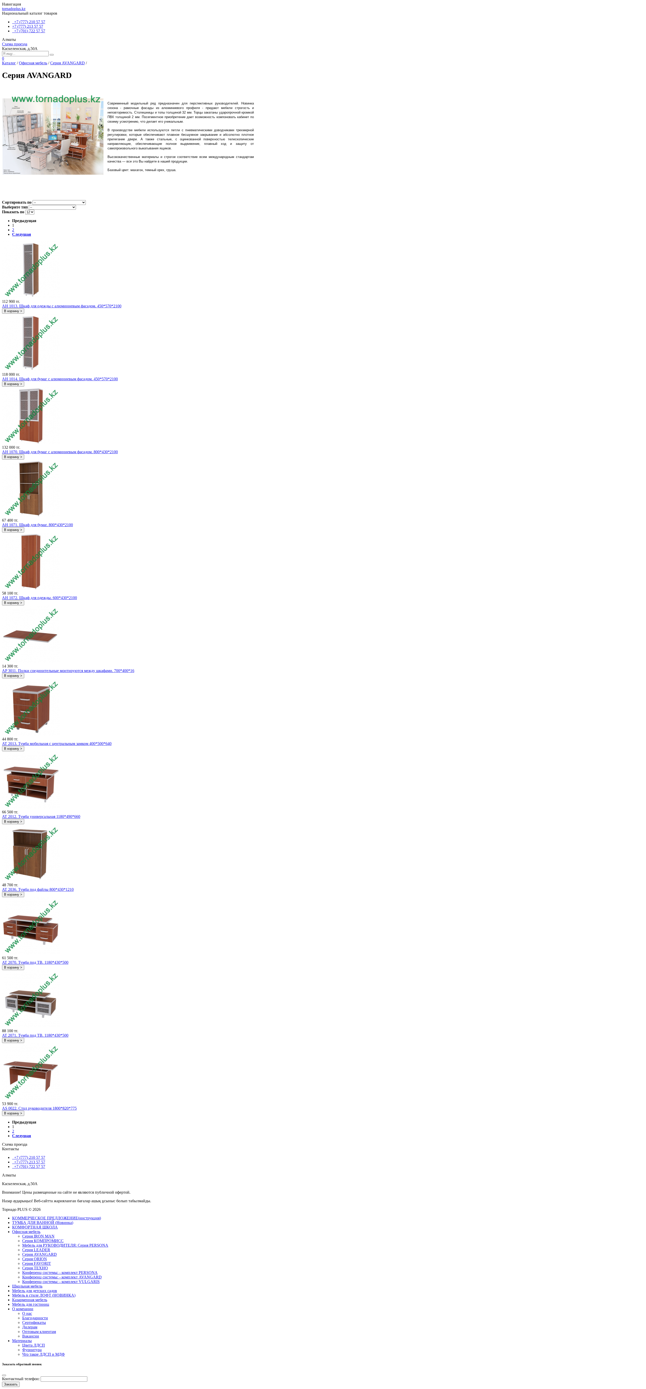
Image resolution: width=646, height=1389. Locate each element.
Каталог (9, 63)
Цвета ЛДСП (33, 1345)
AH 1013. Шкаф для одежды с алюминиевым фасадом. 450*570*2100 (61, 306)
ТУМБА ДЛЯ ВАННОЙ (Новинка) (42, 1222)
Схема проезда (14, 44)
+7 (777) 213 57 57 (27, 26)
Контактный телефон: (21, 1379)
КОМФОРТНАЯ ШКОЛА (35, 1227)
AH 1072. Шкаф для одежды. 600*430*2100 (39, 598)
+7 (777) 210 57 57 (28, 22)
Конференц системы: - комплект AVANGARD (62, 1277)
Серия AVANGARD (67, 63)
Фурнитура (32, 1350)
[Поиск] (52, 55)
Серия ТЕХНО (35, 1268)
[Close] (4, 1375)
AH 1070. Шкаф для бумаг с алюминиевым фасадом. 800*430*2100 (60, 452)
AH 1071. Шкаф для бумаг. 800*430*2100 (37, 525)
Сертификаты (34, 1322)
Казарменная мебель (29, 1300)
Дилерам (29, 1327)
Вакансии (30, 1336)
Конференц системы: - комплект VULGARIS (61, 1281)
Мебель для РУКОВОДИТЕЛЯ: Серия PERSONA (65, 1245)
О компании (22, 1309)
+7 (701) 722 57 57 (28, 31)
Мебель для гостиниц (30, 1304)
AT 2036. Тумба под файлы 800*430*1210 (38, 889)
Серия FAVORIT (36, 1263)
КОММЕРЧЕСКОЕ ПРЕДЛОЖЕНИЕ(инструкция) (56, 1218)
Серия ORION (34, 1259)
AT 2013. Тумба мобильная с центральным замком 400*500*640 (57, 743)
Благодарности (35, 1318)
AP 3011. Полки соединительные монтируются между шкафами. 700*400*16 (68, 671)
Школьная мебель (27, 1286)
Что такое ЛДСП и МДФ (43, 1354)
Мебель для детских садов (34, 1291)
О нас (27, 1313)
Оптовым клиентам (39, 1331)
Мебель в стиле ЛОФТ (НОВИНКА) (43, 1295)
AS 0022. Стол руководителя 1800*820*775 (39, 1108)
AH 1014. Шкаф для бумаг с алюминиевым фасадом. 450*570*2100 (60, 379)
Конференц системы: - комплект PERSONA (60, 1272)
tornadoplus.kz (13, 9)
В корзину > (13, 311)
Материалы (22, 1341)
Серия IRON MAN (38, 1236)
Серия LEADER (36, 1250)
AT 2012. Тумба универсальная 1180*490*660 (41, 816)
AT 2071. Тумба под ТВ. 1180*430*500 (35, 1035)
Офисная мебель (33, 63)
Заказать (11, 1384)
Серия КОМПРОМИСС (43, 1241)
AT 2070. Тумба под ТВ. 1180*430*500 (35, 962)
